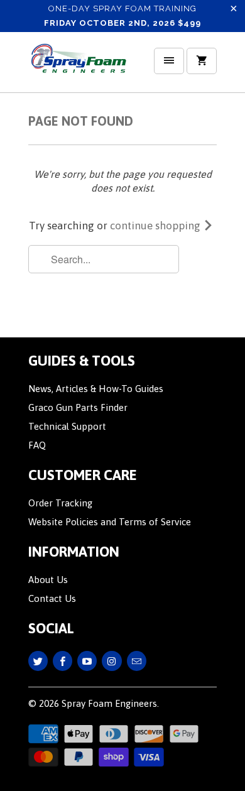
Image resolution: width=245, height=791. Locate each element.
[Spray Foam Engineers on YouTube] (87, 661)
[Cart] (202, 61)
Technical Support (67, 426)
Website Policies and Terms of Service (109, 521)
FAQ (37, 445)
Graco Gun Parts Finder (78, 407)
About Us (48, 579)
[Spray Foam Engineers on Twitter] (38, 661)
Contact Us (52, 598)
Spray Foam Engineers (109, 703)
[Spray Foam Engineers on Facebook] (62, 661)
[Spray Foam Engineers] (78, 66)
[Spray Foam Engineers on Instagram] (111, 661)
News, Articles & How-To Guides (95, 388)
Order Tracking (60, 503)
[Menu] (169, 61)
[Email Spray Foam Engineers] (136, 661)
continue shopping (156, 225)
